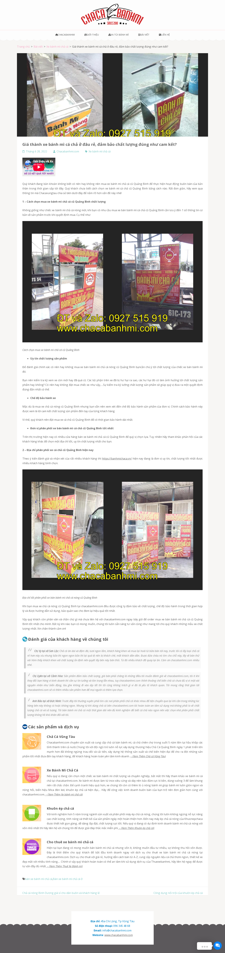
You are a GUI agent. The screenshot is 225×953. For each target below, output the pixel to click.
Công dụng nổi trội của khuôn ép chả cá (178, 893)
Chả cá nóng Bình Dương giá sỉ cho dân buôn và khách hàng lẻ (61, 893)
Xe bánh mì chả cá (100, 151)
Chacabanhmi (66, 34)
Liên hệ (165, 34)
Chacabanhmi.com (68, 151)
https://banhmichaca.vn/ (117, 458)
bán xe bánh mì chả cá (38, 879)
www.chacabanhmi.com (118, 935)
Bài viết (144, 34)
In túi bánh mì (120, 34)
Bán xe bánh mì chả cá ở (68, 879)
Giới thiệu (93, 34)
